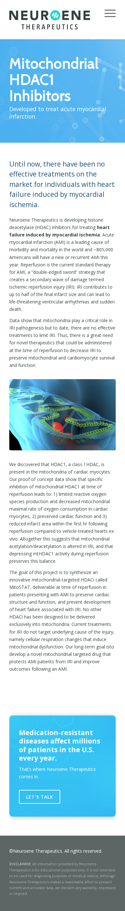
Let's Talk (39, 797)
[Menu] (107, 13)
